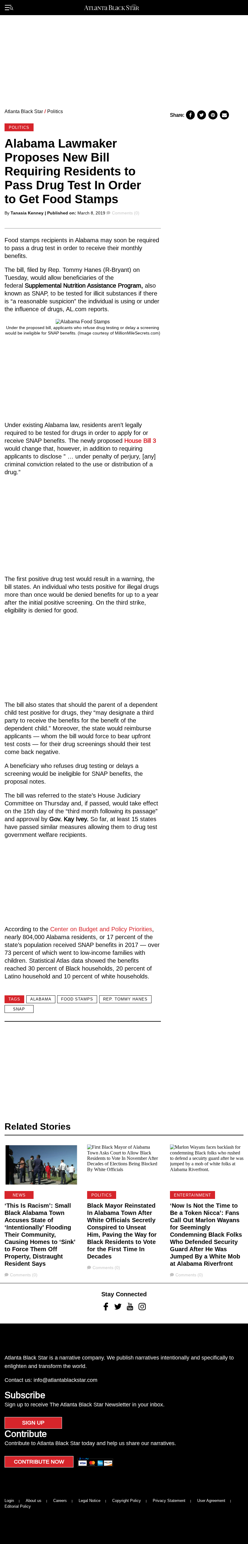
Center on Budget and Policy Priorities (100, 929)
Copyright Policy (126, 1500)
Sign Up (33, 1423)
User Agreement (211, 1500)
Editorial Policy (18, 1506)
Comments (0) (125, 213)
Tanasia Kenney (27, 213)
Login (9, 1500)
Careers (60, 1500)
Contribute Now (39, 1462)
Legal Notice (89, 1500)
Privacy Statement (169, 1500)
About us (33, 1500)
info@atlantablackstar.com (65, 1380)
